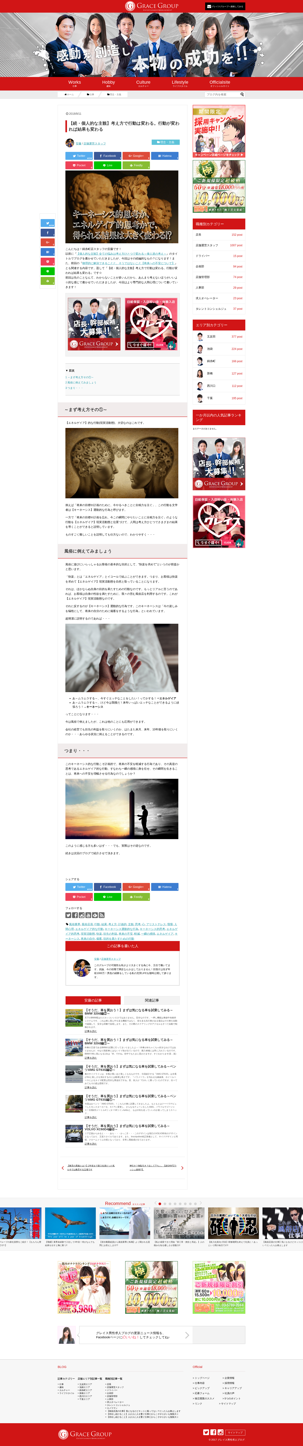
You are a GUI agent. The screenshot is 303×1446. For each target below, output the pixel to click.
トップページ (202, 1378)
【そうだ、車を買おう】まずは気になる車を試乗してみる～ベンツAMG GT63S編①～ (130, 1097)
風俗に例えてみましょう (80, 382)
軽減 (137, 933)
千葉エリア (84, 1399)
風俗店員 (87, 924)
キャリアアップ (233, 1388)
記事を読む (91, 1031)
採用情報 (229, 1383)
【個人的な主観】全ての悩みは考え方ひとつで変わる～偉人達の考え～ (121, 253)
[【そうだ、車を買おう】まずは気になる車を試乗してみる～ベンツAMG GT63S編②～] (74, 1074)
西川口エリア (85, 1396)
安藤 (78, 143)
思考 (138, 924)
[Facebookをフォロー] (75, 915)
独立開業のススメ (204, 1398)
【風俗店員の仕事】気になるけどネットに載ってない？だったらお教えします (144, 1411)
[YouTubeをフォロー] (88, 915)
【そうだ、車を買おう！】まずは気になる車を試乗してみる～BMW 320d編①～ (129, 1041)
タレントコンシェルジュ (219, 308)
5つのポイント (233, 1398)
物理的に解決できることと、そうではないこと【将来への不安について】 (128, 263)
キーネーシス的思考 (152, 929)
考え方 (112, 924)
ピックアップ (202, 1388)
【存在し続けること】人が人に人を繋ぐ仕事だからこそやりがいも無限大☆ (143, 1414)
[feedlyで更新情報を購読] (95, 915)
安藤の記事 (93, 1000)
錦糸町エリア (85, 1390)
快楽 (99, 933)
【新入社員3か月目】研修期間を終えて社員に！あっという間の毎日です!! (233, 1244)
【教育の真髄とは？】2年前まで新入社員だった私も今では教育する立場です (91, 1167)
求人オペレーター (219, 298)
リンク (198, 1403)
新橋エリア (84, 1393)
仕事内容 (200, 1383)
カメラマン (112, 1408)
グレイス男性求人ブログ (231, 1439)
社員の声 (229, 1393)
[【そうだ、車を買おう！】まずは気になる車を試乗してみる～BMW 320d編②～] (74, 1018)
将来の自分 (88, 938)
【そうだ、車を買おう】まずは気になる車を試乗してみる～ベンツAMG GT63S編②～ (130, 1068)
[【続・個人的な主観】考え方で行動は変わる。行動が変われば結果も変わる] (48, 252)
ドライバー (219, 255)
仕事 (74, 83)
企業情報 (229, 1378)
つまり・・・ (74, 387)
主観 (131, 924)
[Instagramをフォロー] (82, 915)
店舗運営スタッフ (94, 143)
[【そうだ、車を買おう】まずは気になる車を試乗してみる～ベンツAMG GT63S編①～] (74, 1104)
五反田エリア (85, 1384)
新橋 (224, 373)
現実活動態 (88, 933)
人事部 (219, 287)
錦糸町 (224, 361)
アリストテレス (156, 924)
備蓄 (99, 938)
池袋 (224, 348)
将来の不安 (126, 933)
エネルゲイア (165, 933)
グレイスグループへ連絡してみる (227, 6)
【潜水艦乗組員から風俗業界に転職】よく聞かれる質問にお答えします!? (124, 1244)
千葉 (224, 398)
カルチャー (143, 83)
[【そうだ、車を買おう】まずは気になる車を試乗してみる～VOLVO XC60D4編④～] (74, 1133)
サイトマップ (228, 1403)
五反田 (224, 336)
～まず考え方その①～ (79, 377)
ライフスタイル (180, 83)
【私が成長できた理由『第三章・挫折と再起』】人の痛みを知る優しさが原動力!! (179, 1244)
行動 (97, 924)
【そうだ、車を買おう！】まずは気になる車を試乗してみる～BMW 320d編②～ (129, 1011)
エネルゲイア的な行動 (89, 929)
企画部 (219, 266)
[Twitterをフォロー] (68, 915)
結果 (104, 924)
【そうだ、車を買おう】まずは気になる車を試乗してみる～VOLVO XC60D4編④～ (127, 1127)
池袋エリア (84, 1387)
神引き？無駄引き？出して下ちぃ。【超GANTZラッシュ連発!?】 (153, 1167)
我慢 (170, 924)
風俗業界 (74, 924)
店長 (219, 234)
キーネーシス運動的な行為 (121, 929)
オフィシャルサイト (220, 83)
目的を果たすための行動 (118, 938)
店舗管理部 (219, 277)
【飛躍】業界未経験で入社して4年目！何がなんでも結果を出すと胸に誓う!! (70, 1244)
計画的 (122, 924)
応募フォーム (202, 1393)
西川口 (224, 385)
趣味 (108, 83)
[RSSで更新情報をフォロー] (102, 915)
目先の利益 (110, 933)
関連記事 (152, 1000)
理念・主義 (167, 142)
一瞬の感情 (148, 933)
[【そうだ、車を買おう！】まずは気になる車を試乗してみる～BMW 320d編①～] (74, 1047)
